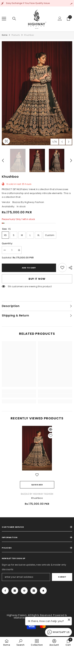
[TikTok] (33, 590)
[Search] (14, 18)
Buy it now (37, 279)
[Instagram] (14, 590)
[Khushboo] (37, 448)
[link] (62, 267)
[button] (62, 142)
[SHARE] (69, 267)
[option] (37, 93)
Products (15, 35)
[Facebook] (5, 590)
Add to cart (29, 267)
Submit (62, 577)
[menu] (4, 18)
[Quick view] (50, 429)
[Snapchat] (43, 590)
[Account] (60, 19)
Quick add (37, 484)
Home (4, 35)
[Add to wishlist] (50, 435)
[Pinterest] (24, 590)
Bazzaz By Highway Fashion (28, 202)
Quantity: (7, 243)
